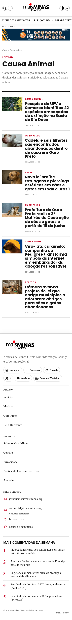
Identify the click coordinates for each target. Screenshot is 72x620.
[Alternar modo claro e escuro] (61, 8)
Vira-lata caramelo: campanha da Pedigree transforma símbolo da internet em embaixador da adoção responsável (46, 256)
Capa (4, 50)
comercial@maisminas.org (25, 508)
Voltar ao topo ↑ (62, 612)
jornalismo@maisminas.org (26, 499)
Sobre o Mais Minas (15, 443)
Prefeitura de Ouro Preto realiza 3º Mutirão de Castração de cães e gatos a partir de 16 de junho (47, 217)
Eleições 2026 (42, 20)
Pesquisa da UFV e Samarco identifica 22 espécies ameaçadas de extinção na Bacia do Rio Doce (47, 111)
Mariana (8, 406)
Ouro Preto (10, 415)
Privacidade (10, 462)
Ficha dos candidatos (16, 20)
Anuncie (8, 480)
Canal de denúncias (21, 526)
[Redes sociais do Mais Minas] (67, 8)
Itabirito (8, 397)
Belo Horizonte (12, 425)
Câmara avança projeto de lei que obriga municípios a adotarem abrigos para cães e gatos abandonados (45, 297)
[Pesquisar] (4, 8)
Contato (8, 452)
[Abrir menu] (10, 8)
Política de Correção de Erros (21, 471)
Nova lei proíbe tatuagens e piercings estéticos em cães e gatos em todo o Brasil (47, 183)
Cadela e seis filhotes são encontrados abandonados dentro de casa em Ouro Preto (46, 148)
